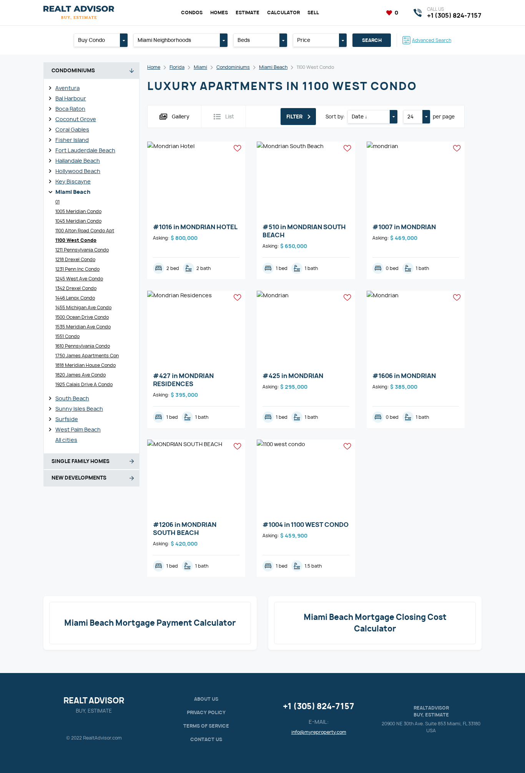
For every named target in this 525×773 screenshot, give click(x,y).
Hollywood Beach (77, 171)
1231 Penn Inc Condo (77, 269)
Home (153, 67)
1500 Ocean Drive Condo (82, 317)
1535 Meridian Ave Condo (83, 326)
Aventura (67, 88)
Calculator (283, 12)
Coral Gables (72, 129)
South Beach (72, 398)
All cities (66, 439)
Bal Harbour (70, 98)
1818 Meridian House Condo (85, 365)
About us (206, 699)
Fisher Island (72, 139)
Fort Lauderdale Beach (85, 150)
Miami (200, 67)
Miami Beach (72, 191)
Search (372, 40)
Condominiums (233, 67)
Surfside (66, 419)
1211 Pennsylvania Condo (82, 250)
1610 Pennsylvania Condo (82, 346)
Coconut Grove (75, 119)
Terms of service (206, 726)
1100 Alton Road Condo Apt (84, 230)
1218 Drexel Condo (75, 259)
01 (57, 201)
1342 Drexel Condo (75, 288)
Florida (176, 67)
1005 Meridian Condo (78, 211)
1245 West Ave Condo (79, 278)
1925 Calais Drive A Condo (84, 384)
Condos (192, 12)
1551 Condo (67, 336)
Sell (313, 12)
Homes (219, 12)
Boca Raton (70, 108)
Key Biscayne (73, 181)
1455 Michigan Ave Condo (83, 307)
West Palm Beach (78, 429)
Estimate (247, 12)
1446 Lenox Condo (75, 298)
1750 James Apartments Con (87, 355)
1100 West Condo (75, 240)
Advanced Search (431, 40)
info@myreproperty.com (318, 732)
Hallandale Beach (77, 160)
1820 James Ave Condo (80, 375)
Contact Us (206, 739)
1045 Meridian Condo (78, 221)
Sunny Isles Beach (79, 408)
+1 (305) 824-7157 (318, 706)
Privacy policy (206, 712)
